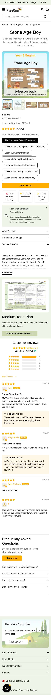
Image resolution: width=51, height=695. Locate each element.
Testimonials (22, 2)
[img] (8, 384)
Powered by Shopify (28, 690)
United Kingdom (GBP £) (17, 681)
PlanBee (13, 690)
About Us (9, 2)
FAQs (33, 2)
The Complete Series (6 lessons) (20, 140)
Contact (42, 2)
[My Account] (42, 9)
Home (5, 25)
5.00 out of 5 (32, 348)
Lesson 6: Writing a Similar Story (20, 178)
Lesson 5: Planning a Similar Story (21, 171)
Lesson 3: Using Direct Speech (19, 159)
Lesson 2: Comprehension (17, 153)
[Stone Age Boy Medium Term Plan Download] (25, 281)
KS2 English (17, 25)
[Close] (46, 208)
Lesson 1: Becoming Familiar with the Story (25, 146)
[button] (8, 129)
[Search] (45, 16)
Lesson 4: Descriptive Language (20, 165)
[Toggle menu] (3, 9)
